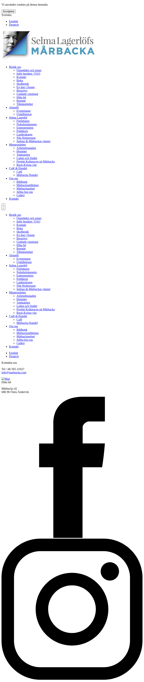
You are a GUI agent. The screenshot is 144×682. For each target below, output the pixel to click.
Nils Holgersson (26, 137)
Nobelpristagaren (26, 124)
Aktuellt (14, 107)
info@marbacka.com (14, 372)
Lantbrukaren (24, 134)
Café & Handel (18, 168)
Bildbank (21, 181)
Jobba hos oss (24, 191)
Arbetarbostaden (26, 148)
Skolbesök (22, 83)
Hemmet (21, 151)
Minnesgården (17, 144)
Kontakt (21, 77)
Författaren (22, 121)
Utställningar (24, 114)
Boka (19, 80)
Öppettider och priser (28, 70)
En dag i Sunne (25, 87)
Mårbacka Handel (27, 175)
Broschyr (21, 90)
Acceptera (8, 11)
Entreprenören (24, 127)
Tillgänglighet (24, 104)
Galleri (20, 195)
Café (19, 171)
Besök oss (15, 67)
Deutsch (14, 24)
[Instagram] (72, 678)
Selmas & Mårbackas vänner (33, 141)
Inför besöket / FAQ (28, 73)
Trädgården (23, 154)
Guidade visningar (27, 94)
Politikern (22, 131)
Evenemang (23, 110)
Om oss (13, 178)
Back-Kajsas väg (26, 164)
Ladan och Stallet (26, 158)
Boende (21, 100)
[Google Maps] (6, 378)
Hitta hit (21, 97)
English (13, 21)
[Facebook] (72, 536)
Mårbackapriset (25, 188)
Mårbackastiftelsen (27, 185)
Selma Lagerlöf (18, 117)
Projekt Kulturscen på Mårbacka (35, 161)
